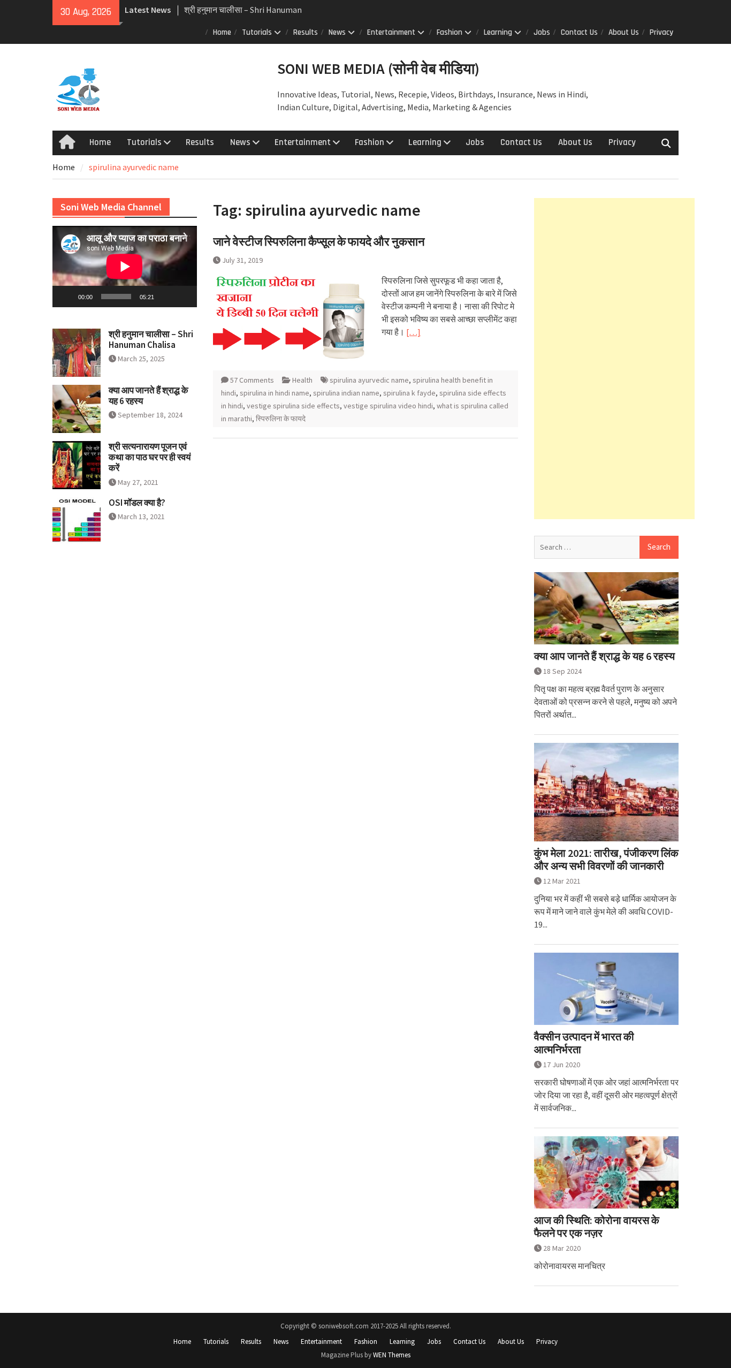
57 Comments (252, 380)
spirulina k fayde (409, 393)
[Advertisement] (614, 358)
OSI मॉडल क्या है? (137, 502)
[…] (413, 331)
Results (305, 32)
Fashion (449, 32)
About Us (623, 32)
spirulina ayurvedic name (369, 380)
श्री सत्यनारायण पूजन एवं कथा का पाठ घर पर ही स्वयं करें (150, 457)
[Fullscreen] (183, 296)
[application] (124, 266)
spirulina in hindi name (274, 393)
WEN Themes (391, 1354)
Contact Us (579, 32)
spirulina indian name (346, 393)
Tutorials (257, 32)
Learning (498, 32)
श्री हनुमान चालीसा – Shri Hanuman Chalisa (151, 339)
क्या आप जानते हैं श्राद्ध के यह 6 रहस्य (604, 656)
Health (302, 380)
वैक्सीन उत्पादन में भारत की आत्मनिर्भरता (584, 1043)
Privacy (661, 32)
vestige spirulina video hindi (388, 406)
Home (222, 32)
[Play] (66, 296)
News (337, 32)
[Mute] (166, 296)
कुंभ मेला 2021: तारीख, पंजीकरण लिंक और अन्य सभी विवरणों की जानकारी (606, 859)
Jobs (542, 32)
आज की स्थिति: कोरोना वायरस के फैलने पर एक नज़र (596, 1227)
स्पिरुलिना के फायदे (281, 418)
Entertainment (391, 32)
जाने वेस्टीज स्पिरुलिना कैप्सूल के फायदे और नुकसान (319, 241)
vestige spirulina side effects (293, 406)
